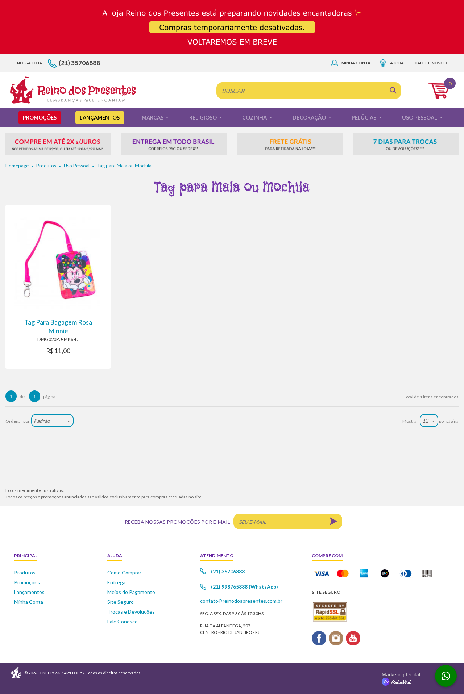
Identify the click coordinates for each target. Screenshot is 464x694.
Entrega (116, 582)
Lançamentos (100, 117)
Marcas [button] (153, 117)
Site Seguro (120, 602)
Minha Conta (355, 62)
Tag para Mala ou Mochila (124, 165)
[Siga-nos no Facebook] (319, 637)
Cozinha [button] (255, 117)
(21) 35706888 (79, 63)
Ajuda (397, 62)
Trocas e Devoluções (131, 612)
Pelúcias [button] (364, 117)
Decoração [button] (310, 117)
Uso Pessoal (77, 165)
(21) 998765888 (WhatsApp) (244, 587)
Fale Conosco (431, 62)
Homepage (17, 165)
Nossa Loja (29, 62)
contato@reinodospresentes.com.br (241, 601)
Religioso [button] (203, 117)
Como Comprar (124, 572)
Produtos (46, 165)
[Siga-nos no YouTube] (353, 637)
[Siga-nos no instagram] (336, 637)
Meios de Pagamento (131, 592)
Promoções (40, 117)
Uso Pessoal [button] (420, 117)
